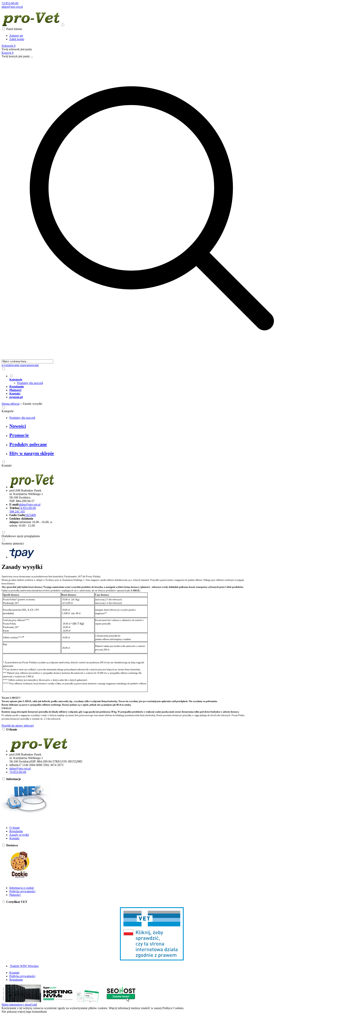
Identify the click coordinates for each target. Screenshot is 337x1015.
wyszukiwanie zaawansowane (20, 365)
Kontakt (7, 465)
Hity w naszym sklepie (31, 453)
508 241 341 (17, 511)
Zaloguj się (16, 35)
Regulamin (16, 831)
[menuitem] (155, 379)
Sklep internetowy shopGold (19, 1004)
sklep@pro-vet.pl (12, 6)
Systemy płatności (13, 543)
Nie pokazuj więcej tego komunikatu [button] (24, 1011)
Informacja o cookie (21, 887)
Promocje (19, 435)
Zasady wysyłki (19, 834)
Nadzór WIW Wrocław (24, 966)
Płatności (14, 894)
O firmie (14, 827)
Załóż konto (16, 39)
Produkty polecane (28, 444)
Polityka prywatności (22, 891)
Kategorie (8, 411)
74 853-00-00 (10, 3)
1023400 (30, 515)
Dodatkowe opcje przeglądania (21, 536)
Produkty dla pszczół (30, 383)
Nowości (17, 426)
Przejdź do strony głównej (18, 725)
